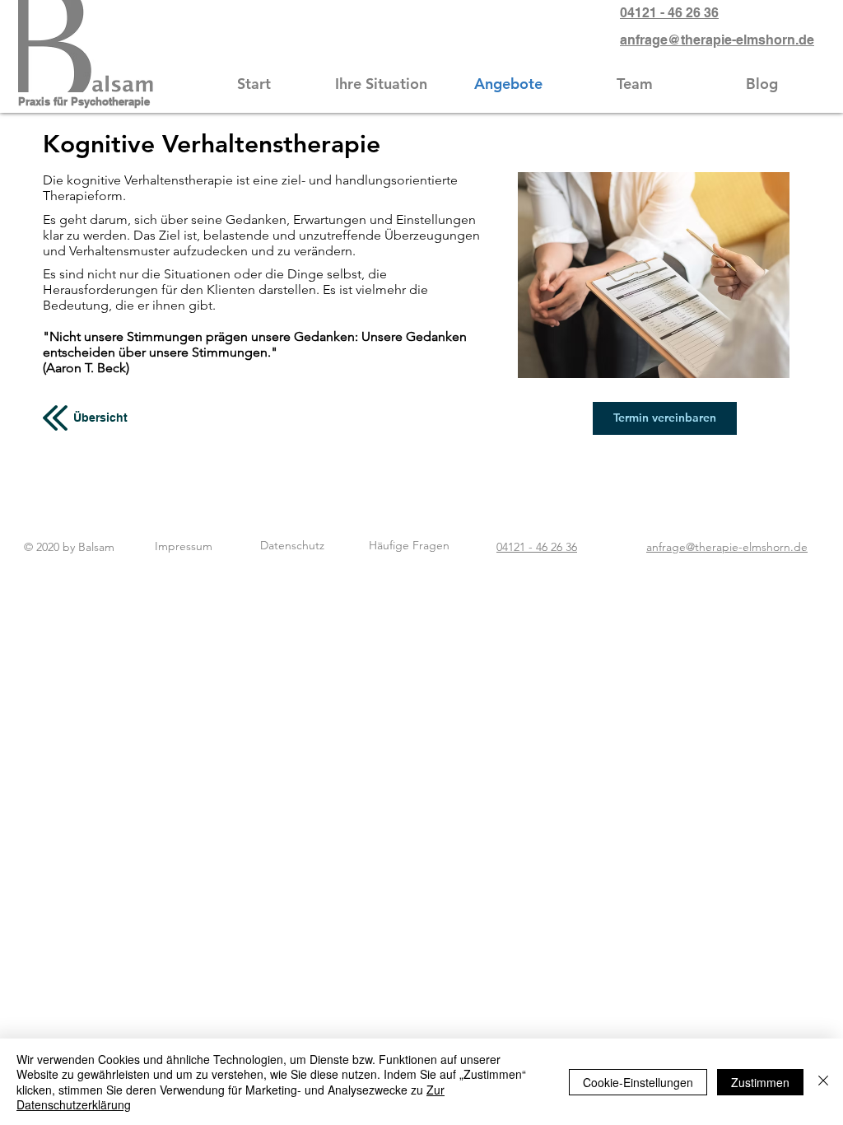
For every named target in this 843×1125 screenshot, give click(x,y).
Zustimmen (760, 1082)
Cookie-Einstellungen (638, 1082)
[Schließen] (823, 1082)
